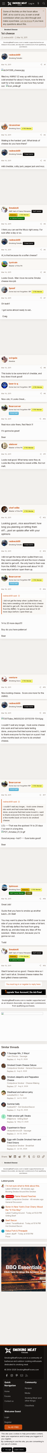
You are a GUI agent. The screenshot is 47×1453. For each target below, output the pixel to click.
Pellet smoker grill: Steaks (19, 1115)
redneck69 (8, 37)
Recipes (28, 1388)
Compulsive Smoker (15, 1068)
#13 (44, 551)
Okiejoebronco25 (14, 1130)
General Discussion (34, 1068)
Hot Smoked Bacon (26, 1107)
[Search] (43, 3)
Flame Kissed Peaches (25, 1196)
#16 (44, 713)
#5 (45, 250)
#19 (44, 965)
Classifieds (29, 1405)
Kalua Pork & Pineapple (16, 1230)
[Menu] (4, 3)
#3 (45, 160)
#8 (45, 368)
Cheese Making (32, 1083)
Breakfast (30, 1145)
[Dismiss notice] (43, 11)
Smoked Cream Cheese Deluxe (21, 1065)
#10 (44, 419)
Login (6, 1417)
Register (8, 1422)
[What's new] (38, 3)
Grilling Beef (22, 1119)
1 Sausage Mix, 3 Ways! (18, 1053)
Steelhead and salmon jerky (20, 1092)
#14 (44, 589)
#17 (44, 795)
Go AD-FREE (13, 1427)
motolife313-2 (13, 1095)
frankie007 (12, 1107)
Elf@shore (11, 1119)
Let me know (26, 21)
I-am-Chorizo (12, 1056)
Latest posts (7, 1181)
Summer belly (13, 1104)
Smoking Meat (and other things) (33, 1399)
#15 (44, 687)
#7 (45, 298)
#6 (45, 272)
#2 (45, 135)
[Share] (41, 64)
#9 (45, 393)
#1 (45, 64)
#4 (45, 224)
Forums (7, 1396)
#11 (44, 454)
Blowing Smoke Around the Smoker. (20, 1191)
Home (7, 1391)
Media (27, 1393)
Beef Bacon (11, 1220)
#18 (44, 899)
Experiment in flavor (16, 1127)
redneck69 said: (10, 596)
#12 (44, 517)
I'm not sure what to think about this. (22, 1186)
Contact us (9, 1401)
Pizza (7, 1236)
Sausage (23, 1056)
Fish (21, 1095)
